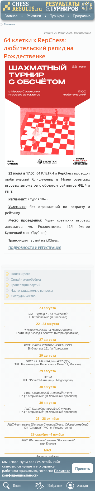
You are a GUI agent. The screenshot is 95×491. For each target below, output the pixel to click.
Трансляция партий (25, 285)
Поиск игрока (20, 274)
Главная (10, 16)
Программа (82, 16)
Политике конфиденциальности (36, 472)
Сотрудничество (23, 296)
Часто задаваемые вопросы (32, 290)
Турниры (57, 16)
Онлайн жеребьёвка (26, 279)
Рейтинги (34, 16)
